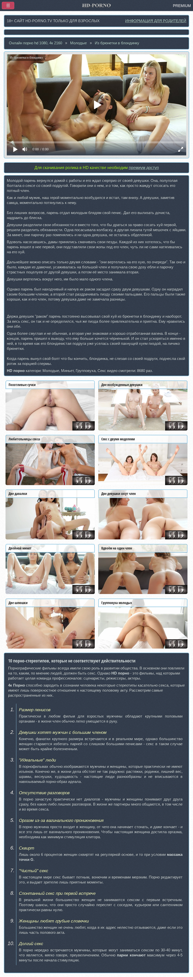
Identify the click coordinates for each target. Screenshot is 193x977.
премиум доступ (144, 167)
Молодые (78, 43)
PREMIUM (182, 6)
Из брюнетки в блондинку (117, 43)
